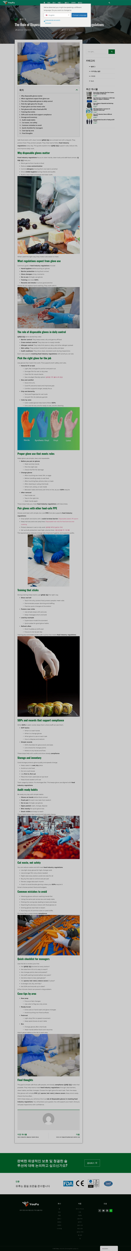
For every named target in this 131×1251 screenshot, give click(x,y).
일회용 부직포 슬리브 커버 (54, 527)
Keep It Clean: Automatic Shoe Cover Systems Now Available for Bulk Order (103, 93)
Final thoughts (27, 133)
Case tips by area (28, 131)
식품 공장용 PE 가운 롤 (62, 530)
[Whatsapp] (110, 1210)
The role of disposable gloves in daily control (37, 101)
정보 (48, 2)
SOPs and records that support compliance (36, 115)
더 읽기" (95, 96)
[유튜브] (103, 1210)
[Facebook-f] (99, 1210)
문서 (54, 2)
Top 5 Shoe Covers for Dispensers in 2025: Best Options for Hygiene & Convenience (104, 98)
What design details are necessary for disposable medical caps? (101, 109)
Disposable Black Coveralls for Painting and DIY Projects (103, 120)
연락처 (73, 2)
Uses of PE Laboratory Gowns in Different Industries (102, 114)
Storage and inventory (29, 117)
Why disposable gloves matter (31, 96)
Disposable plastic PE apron (68, 519)
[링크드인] (107, 1210)
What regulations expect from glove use (35, 99)
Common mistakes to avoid (32, 125)
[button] (109, 2)
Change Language (79, 15)
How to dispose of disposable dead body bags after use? (103, 103)
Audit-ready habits (28, 120)
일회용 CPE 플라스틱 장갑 (54, 377)
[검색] (111, 51)
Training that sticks (28, 112)
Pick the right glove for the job (32, 104)
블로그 (67, 2)
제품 (59, 2)
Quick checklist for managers (32, 128)
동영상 (80, 2)
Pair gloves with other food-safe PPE (34, 109)
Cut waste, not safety (29, 123)
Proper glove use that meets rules (33, 107)
